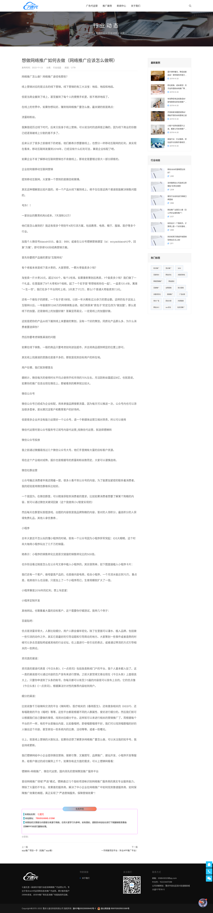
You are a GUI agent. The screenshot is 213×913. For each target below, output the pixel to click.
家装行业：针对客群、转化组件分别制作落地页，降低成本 (177, 141)
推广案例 (107, 5)
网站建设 (171, 281)
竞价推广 (168, 268)
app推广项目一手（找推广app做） (38, 850)
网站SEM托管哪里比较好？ (176, 171)
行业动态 (112, 33)
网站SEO (156, 307)
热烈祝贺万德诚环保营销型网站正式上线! (177, 238)
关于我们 (135, 5)
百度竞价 (156, 275)
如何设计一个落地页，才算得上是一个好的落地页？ (177, 225)
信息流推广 (181, 307)
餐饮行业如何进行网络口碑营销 (177, 198)
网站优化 (168, 275)
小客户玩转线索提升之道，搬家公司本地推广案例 (177, 128)
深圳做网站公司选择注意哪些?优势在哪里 (177, 184)
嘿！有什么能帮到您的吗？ (186, 903)
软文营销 (181, 288)
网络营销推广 (157, 281)
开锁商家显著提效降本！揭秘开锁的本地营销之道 (177, 114)
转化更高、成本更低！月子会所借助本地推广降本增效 (177, 87)
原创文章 (168, 301)
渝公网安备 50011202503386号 (115, 908)
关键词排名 (181, 275)
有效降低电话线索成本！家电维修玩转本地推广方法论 (177, 101)
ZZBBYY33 (28, 826)
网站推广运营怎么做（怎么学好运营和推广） (177, 211)
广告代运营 (92, 5)
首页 (91, 33)
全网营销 (168, 288)
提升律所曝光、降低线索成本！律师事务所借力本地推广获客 (177, 74)
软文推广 (156, 268)
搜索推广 (170, 294)
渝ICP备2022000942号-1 (84, 908)
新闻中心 (121, 5)
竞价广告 (156, 301)
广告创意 (182, 294)
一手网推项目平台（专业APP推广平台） (119, 850)
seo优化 (168, 307)
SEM (179, 268)
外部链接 (181, 301)
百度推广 (156, 288)
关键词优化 (157, 294)
